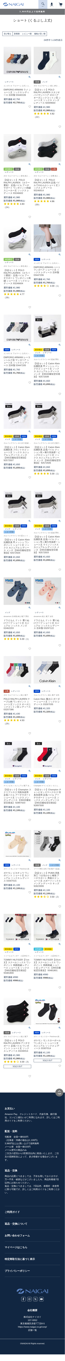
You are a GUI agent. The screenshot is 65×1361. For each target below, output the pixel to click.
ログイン (52, 6)
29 (7, 723)
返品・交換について (16, 1223)
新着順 (17, 34)
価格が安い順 (39, 34)
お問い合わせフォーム (17, 1235)
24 (7, 207)
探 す (43, 6)
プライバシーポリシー (17, 1270)
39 (7, 297)
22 (37, 117)
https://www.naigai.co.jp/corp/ (32, 1327)
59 (37, 204)
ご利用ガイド (12, 1212)
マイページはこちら (16, 1247)
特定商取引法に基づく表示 (20, 1259)
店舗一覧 (32, 1330)
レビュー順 (27, 34)
